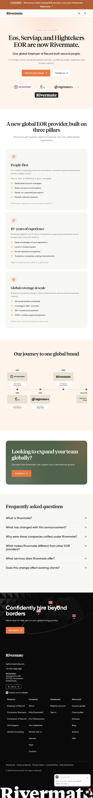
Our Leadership (35, 725)
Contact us (60, 73)
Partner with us (35, 732)
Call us (13, 687)
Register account (58, 706)
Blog (74, 725)
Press (31, 745)
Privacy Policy (38, 765)
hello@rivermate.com (15, 664)
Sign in (53, 712)
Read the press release (34, 73)
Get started (14, 630)
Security (32, 738)
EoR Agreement (66, 765)
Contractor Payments (16, 712)
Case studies (77, 712)
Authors (75, 732)
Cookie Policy (52, 765)
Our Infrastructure (36, 719)
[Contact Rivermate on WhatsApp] (79, 13)
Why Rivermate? (36, 712)
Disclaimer (10, 765)
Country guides (78, 706)
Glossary (76, 719)
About (31, 706)
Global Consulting (15, 732)
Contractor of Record (16, 719)
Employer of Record (16, 706)
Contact (32, 751)
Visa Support (13, 725)
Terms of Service (24, 765)
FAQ (74, 738)
